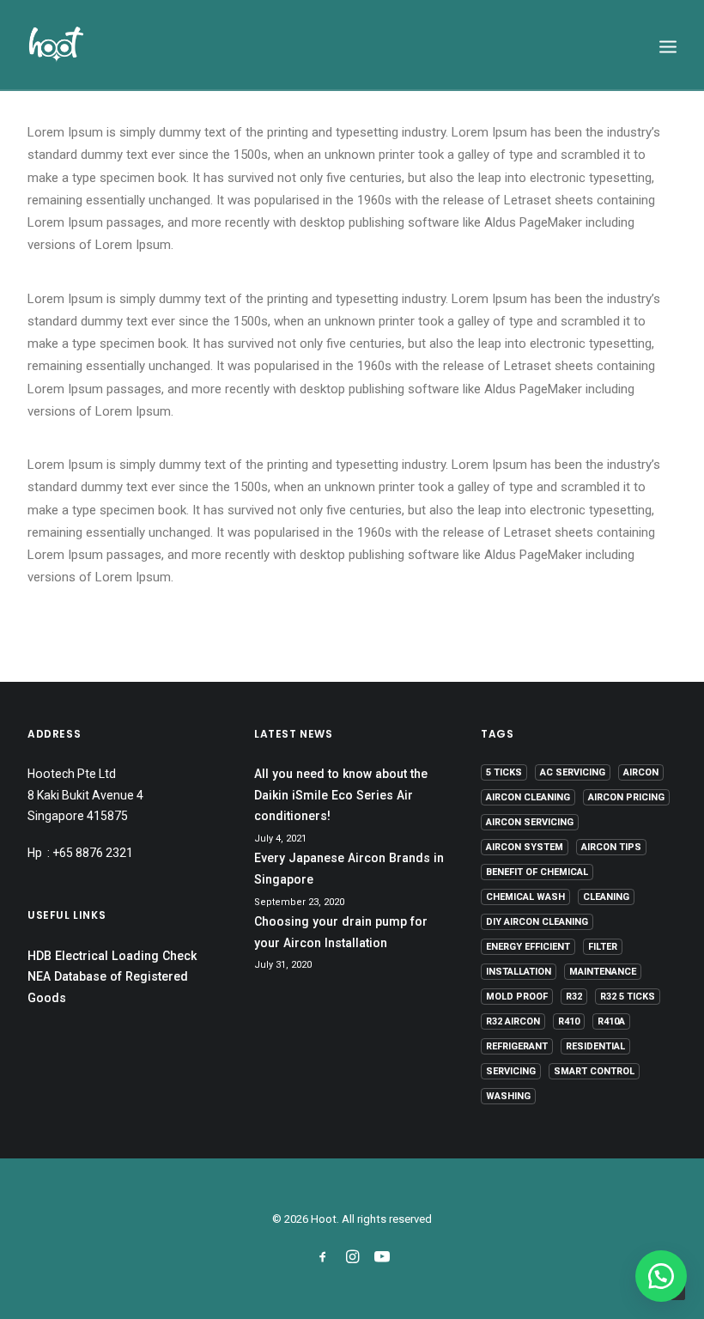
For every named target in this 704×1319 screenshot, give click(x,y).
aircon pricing (626, 797)
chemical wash (525, 897)
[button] (661, 1276)
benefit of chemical (537, 872)
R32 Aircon (513, 1021)
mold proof (517, 996)
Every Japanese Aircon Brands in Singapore (349, 868)
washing (508, 1096)
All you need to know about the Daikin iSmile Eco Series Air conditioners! (341, 795)
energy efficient (528, 946)
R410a (611, 1021)
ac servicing (572, 772)
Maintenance (602, 971)
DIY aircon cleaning (537, 921)
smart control (594, 1071)
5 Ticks (504, 772)
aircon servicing (530, 822)
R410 (569, 1021)
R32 (574, 996)
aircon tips (611, 847)
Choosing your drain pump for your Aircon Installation (341, 932)
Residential (595, 1046)
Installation (518, 971)
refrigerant (517, 1046)
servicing (511, 1071)
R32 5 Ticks (627, 996)
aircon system (524, 847)
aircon (640, 772)
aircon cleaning (528, 797)
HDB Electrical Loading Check (112, 956)
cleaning (606, 897)
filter (602, 946)
